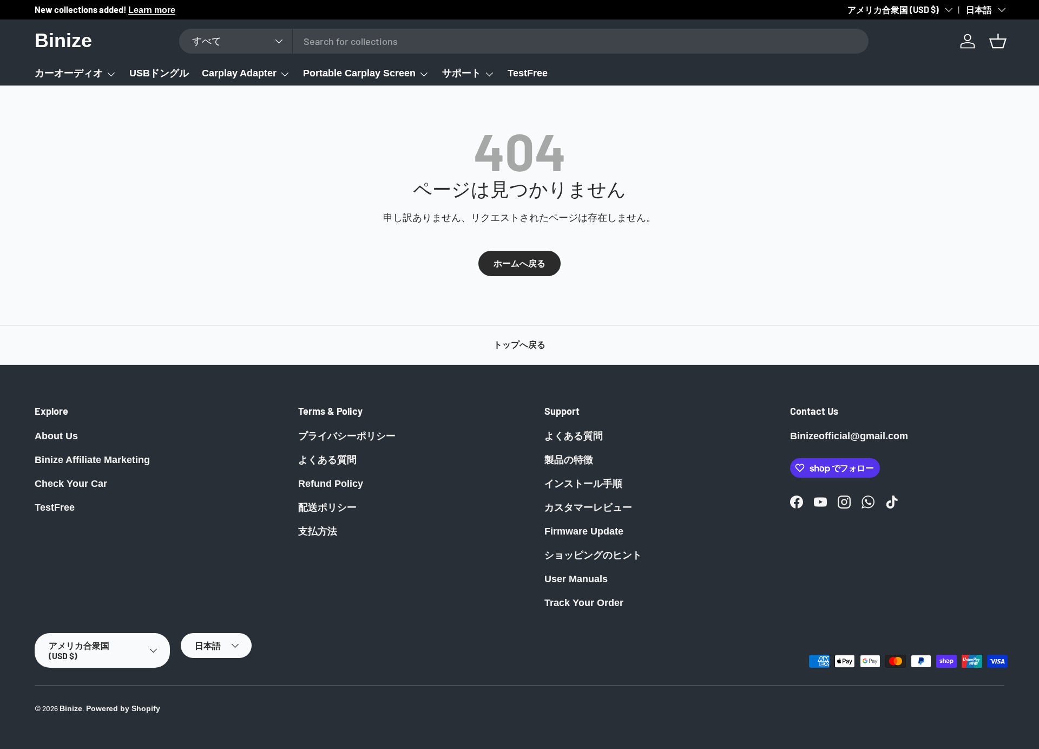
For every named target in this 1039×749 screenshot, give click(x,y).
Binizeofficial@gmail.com (849, 436)
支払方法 (317, 531)
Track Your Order (583, 602)
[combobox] (524, 41)
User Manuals (576, 579)
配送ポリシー (327, 507)
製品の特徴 (568, 459)
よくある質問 (327, 459)
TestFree (528, 73)
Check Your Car (71, 483)
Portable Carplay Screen (359, 73)
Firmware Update (583, 531)
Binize (71, 709)
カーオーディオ (69, 73)
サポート (461, 73)
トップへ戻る (519, 344)
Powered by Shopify (123, 709)
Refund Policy (330, 483)
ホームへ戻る (519, 263)
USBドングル (159, 73)
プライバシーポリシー (347, 436)
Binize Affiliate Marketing (92, 459)
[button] (998, 41)
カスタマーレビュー (588, 507)
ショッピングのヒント (593, 555)
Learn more (151, 10)
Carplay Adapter (239, 73)
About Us (56, 436)
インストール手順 (583, 483)
